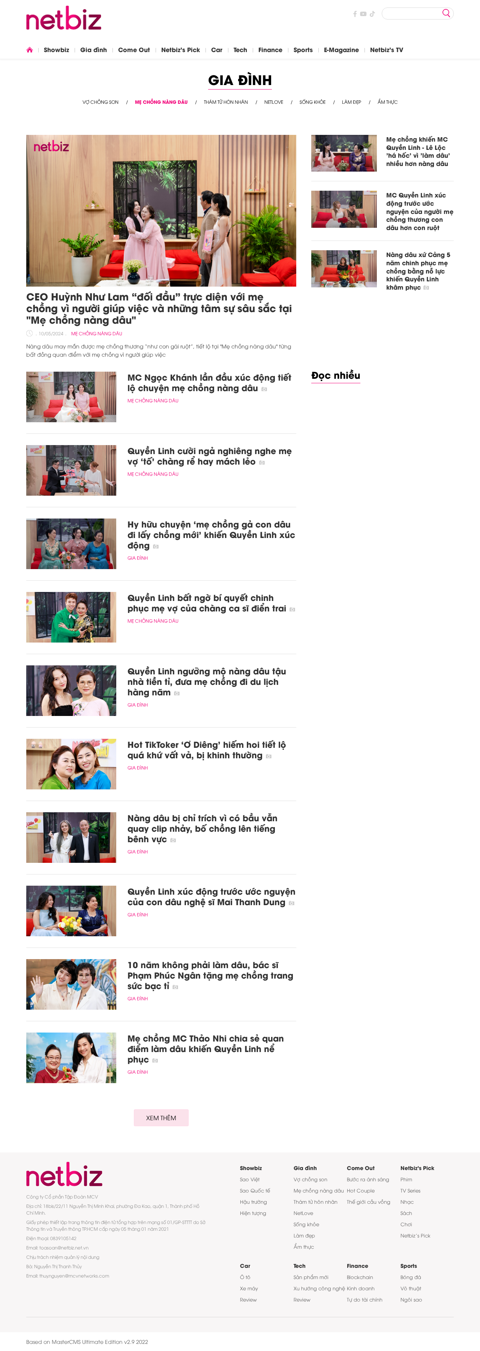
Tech (240, 49)
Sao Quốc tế (255, 1190)
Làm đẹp (351, 102)
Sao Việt (250, 1179)
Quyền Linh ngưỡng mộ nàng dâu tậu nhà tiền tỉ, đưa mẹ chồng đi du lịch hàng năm (207, 681)
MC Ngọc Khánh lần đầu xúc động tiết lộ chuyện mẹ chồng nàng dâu (209, 382)
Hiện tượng (253, 1212)
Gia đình (93, 49)
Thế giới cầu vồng (368, 1201)
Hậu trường (253, 1201)
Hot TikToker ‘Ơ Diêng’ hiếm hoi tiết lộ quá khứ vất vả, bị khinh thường (207, 749)
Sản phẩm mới (311, 1276)
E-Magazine (341, 49)
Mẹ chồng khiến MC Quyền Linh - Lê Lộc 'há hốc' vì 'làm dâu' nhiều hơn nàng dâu (418, 151)
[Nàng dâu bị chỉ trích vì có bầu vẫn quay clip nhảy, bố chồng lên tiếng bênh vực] (71, 837)
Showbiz (56, 49)
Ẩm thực (388, 102)
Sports (303, 49)
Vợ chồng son (100, 102)
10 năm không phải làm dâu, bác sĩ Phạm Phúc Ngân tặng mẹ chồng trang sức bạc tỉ (210, 974)
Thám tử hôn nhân (226, 102)
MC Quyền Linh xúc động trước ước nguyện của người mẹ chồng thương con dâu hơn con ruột (419, 210)
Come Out (134, 49)
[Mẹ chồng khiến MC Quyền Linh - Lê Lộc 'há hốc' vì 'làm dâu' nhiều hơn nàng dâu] (344, 153)
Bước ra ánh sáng (368, 1179)
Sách (406, 1212)
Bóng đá (410, 1276)
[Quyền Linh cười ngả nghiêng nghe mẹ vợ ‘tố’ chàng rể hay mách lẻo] (71, 470)
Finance (270, 49)
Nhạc (407, 1201)
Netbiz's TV (387, 49)
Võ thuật (410, 1288)
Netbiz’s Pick (415, 1235)
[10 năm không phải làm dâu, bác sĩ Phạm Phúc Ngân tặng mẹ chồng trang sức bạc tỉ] (71, 984)
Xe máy (249, 1288)
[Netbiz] (63, 24)
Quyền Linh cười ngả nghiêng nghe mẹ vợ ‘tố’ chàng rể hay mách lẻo (210, 455)
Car (216, 49)
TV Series (410, 1190)
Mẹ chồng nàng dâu (161, 102)
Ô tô (245, 1276)
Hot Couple (361, 1190)
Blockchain (360, 1276)
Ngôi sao (411, 1299)
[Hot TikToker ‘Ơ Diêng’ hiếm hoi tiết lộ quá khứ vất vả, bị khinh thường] (71, 764)
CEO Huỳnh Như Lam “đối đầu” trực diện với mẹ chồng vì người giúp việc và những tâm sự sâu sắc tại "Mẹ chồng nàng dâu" (159, 307)
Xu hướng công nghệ (319, 1288)
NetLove (273, 102)
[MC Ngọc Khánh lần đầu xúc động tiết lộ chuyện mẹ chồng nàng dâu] (71, 397)
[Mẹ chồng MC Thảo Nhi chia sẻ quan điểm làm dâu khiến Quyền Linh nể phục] (71, 1058)
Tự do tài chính (364, 1299)
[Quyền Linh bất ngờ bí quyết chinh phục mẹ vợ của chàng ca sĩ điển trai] (71, 617)
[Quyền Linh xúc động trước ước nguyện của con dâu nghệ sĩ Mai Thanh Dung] (71, 911)
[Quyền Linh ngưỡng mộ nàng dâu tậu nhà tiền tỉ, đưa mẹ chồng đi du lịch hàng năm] (71, 690)
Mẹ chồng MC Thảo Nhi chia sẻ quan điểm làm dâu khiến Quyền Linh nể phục (206, 1048)
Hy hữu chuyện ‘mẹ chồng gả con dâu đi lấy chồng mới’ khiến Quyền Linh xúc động (211, 534)
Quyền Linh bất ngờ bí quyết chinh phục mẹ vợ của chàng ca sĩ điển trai (208, 602)
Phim (406, 1179)
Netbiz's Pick (180, 49)
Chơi (406, 1224)
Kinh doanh (361, 1288)
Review (248, 1299)
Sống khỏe (313, 102)
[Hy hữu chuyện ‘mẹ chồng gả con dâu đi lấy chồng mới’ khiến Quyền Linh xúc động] (71, 544)
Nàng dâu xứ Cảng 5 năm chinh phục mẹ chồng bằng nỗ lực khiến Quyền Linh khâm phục (418, 270)
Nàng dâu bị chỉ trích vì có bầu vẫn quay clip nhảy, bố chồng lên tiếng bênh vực (203, 827)
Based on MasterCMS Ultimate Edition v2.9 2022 (87, 1341)
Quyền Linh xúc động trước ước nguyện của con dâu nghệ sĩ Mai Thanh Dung (212, 896)
